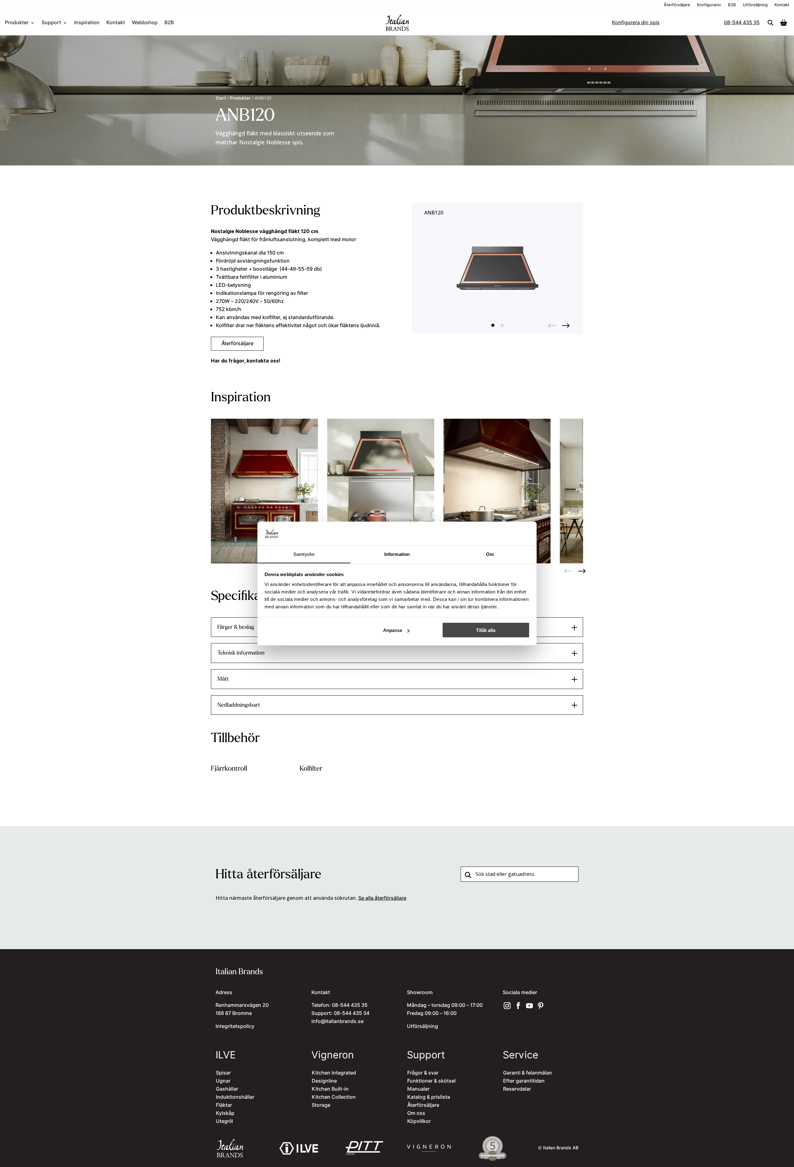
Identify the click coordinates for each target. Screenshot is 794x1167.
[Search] (770, 22)
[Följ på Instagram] (507, 1005)
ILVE (226, 1055)
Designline (324, 1081)
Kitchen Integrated (334, 1073)
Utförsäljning (755, 5)
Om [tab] (490, 553)
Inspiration (87, 23)
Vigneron (332, 1055)
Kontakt (781, 5)
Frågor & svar (423, 1073)
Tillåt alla (485, 630)
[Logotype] (397, 30)
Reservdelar (517, 1089)
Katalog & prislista (428, 1097)
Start (221, 98)
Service (520, 1055)
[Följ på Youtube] (529, 1005)
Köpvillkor (419, 1121)
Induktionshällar (235, 1097)
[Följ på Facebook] (518, 1005)
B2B (732, 5)
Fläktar (224, 1105)
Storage (321, 1105)
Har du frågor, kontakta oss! (245, 361)
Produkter (17, 23)
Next (566, 324)
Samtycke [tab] (304, 553)
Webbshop (145, 23)
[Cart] (785, 22)
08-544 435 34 (351, 1013)
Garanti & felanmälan (527, 1073)
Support (51, 23)
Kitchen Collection (334, 1097)
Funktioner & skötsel (431, 1081)
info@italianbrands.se (337, 1021)
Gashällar (227, 1089)
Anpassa (392, 630)
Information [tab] (397, 553)
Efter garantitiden (524, 1081)
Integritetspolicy (235, 1026)
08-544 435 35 (742, 23)
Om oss (416, 1113)
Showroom (420, 992)
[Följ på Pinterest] (540, 1005)
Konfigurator (709, 5)
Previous (552, 324)
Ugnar (223, 1081)
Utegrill (224, 1121)
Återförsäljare (677, 5)
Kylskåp (225, 1113)
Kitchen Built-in (330, 1089)
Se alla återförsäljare (382, 898)
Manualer (418, 1089)
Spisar (223, 1073)
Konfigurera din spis (636, 23)
